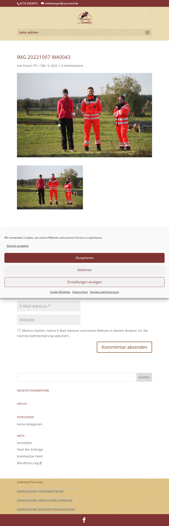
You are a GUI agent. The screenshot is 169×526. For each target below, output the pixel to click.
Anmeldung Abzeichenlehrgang (44, 500)
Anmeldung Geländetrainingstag (46, 509)
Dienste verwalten (18, 246)
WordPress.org (28, 463)
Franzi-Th (30, 65)
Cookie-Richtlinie (60, 292)
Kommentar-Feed (29, 456)
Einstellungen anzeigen (84, 282)
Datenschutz (80, 292)
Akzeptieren (84, 258)
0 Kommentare (72, 65)
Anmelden (24, 443)
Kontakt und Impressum (104, 292)
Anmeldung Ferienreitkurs (40, 491)
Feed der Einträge (30, 449)
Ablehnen (84, 270)
